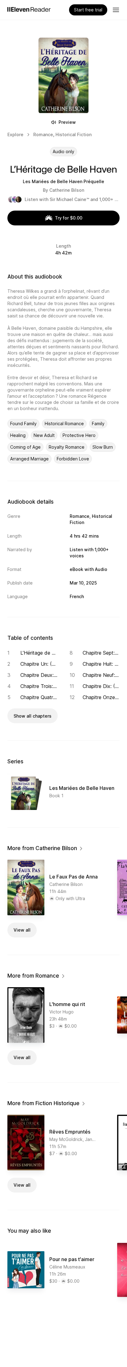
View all (22, 930)
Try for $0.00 (68, 217)
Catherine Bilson (66, 190)
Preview (67, 122)
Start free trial (88, 9)
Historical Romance (64, 423)
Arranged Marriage (29, 458)
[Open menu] (116, 10)
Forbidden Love (73, 458)
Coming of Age (25, 447)
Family (98, 423)
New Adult (44, 435)
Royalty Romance (66, 447)
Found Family (23, 423)
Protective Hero (79, 435)
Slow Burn (102, 447)
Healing (18, 435)
